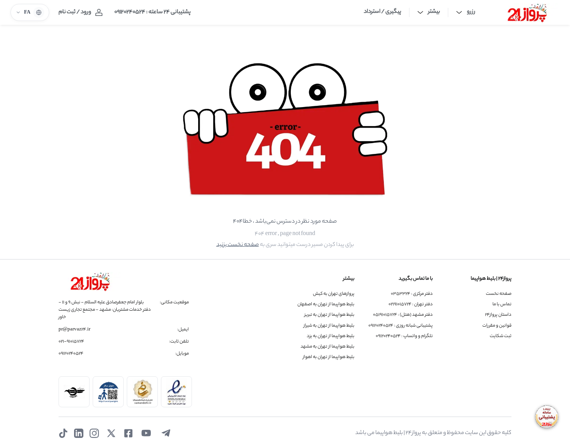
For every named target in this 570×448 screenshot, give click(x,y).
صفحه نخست (498, 294)
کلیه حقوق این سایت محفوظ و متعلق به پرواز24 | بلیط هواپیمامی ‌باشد (433, 433)
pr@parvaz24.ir (74, 330)
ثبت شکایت (500, 336)
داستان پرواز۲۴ (498, 315)
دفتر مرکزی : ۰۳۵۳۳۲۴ (412, 294)
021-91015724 (71, 342)
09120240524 (71, 354)
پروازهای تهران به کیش (333, 294)
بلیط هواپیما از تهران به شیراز (329, 326)
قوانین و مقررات (496, 326)
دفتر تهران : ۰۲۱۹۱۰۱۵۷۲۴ (411, 304)
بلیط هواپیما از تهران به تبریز (329, 315)
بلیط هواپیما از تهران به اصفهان (325, 304)
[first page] (528, 12)
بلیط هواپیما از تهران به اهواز (328, 357)
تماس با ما (501, 304)
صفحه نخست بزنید (237, 245)
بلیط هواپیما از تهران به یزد (330, 336)
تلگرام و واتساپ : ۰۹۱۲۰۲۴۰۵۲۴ (404, 336)
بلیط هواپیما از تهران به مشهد (327, 347)
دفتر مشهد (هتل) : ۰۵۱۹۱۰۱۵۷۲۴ (403, 315)
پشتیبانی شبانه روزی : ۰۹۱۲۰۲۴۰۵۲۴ (400, 326)
